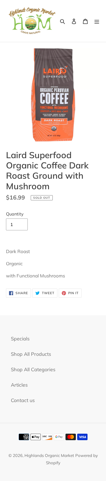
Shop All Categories (33, 369)
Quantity (15, 214)
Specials (20, 339)
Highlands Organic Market (49, 455)
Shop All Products (31, 354)
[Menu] (96, 21)
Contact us (23, 400)
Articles (19, 385)
